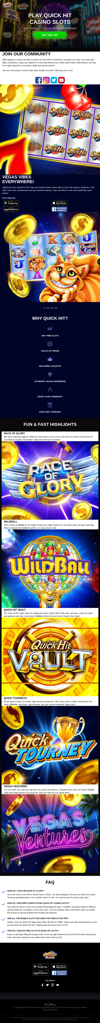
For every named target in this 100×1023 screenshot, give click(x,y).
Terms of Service (62, 1007)
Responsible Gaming (50, 1010)
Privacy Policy (74, 1007)
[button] (97, 4)
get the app (50, 35)
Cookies (83, 1007)
